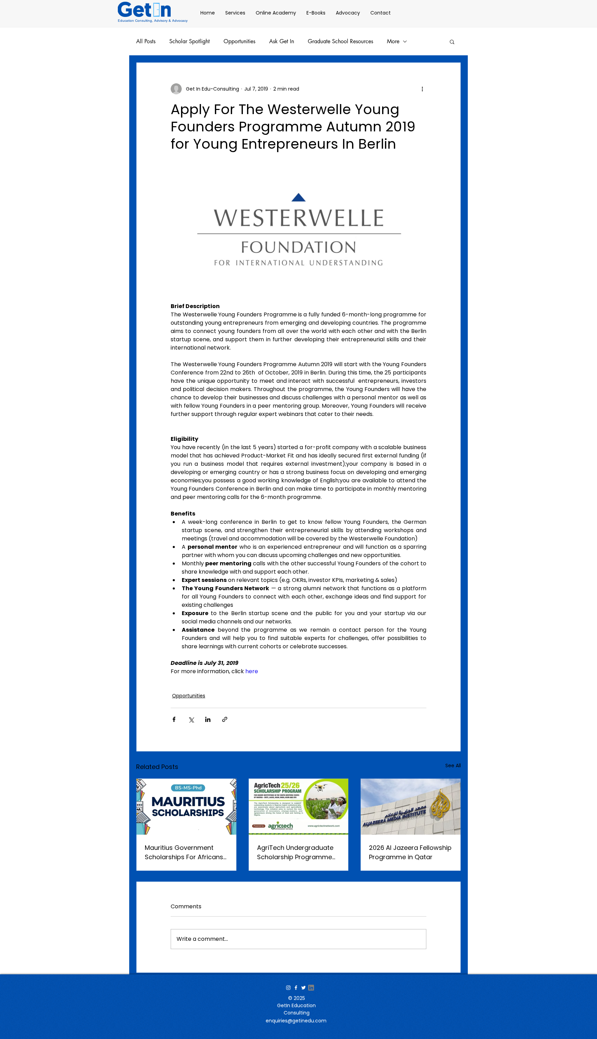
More (393, 41)
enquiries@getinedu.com (296, 1020)
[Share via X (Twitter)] (191, 719)
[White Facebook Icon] (296, 988)
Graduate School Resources (340, 41)
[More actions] (422, 89)
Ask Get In (281, 41)
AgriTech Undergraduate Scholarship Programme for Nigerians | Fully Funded (298, 852)
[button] (452, 41)
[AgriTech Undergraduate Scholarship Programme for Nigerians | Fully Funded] (299, 807)
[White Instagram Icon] (288, 988)
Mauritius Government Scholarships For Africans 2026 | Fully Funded (184, 852)
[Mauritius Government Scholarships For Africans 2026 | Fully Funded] (186, 807)
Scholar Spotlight (189, 41)
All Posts (145, 41)
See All (453, 765)
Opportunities (239, 41)
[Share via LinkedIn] (208, 719)
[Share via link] (224, 719)
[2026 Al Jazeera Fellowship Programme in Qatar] (411, 807)
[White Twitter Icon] (303, 988)
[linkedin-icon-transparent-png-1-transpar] (311, 988)
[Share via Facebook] (174, 719)
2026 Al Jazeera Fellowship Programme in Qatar (410, 852)
